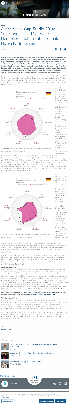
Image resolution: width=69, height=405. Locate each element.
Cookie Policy (5, 397)
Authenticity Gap (6, 329)
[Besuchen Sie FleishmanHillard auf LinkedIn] (66, 383)
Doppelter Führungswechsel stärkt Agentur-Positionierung (32, 353)
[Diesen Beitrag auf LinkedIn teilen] (60, 49)
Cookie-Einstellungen (7, 401)
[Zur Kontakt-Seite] (55, 383)
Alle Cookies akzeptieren (46, 401)
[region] (34, 398)
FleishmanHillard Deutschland (15, 3)
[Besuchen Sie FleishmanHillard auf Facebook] (60, 383)
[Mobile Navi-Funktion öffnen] (67, 3)
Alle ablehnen (60, 401)
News (3, 25)
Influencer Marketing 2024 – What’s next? (26, 362)
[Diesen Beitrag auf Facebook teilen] (56, 49)
